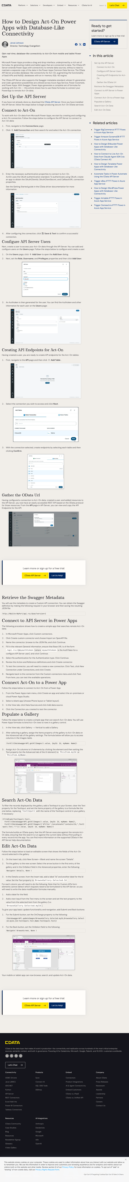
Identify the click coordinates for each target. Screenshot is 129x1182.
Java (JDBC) (10, 1082)
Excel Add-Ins (11, 1102)
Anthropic (40, 1124)
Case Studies (10, 1128)
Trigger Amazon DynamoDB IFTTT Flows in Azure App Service (109, 138)
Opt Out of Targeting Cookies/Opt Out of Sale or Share (103, 1174)
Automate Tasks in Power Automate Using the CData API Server (110, 175)
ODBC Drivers (11, 1078)
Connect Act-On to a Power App (109, 97)
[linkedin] (7, 1056)
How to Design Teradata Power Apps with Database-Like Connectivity (108, 167)
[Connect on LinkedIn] (84, 44)
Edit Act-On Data (102, 110)
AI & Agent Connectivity (76, 1086)
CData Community (13, 1124)
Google (38, 1132)
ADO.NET (9, 1086)
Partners (99, 1098)
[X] (11, 1056)
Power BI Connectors (13, 1105)
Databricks (40, 1128)
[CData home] (8, 5)
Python (8, 1090)
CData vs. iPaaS (72, 1094)
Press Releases (102, 1082)
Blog (7, 1132)
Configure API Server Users (109, 71)
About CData (101, 1078)
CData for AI (87, 5)
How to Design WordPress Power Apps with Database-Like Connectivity (109, 191)
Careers (99, 1102)
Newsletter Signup (13, 1140)
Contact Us (100, 1105)
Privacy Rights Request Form (47, 1170)
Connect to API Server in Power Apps (108, 92)
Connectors (70, 1078)
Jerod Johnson (17, 43)
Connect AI (40, 1082)
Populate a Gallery (102, 101)
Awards (99, 1090)
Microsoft (39, 1136)
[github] (16, 1056)
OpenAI (39, 1143)
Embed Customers (73, 1090)
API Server (9, 1094)
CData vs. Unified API (74, 1098)
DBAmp (39, 1090)
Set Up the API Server (104, 63)
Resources (9, 1136)
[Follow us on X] (80, 44)
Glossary (8, 1143)
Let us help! (57, 575)
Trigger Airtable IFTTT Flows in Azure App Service (108, 199)
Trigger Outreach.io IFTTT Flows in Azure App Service (109, 206)
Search (101, 5)
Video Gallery (11, 1147)
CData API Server (52, 102)
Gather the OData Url (106, 82)
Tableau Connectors (13, 1109)
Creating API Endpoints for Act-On (111, 77)
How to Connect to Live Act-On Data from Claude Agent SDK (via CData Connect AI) (109, 156)
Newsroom (100, 1086)
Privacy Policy (68, 1167)
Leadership (100, 1094)
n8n (37, 1140)
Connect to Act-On (106, 67)
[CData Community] (20, 1056)
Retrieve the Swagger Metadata (108, 86)
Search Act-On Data (103, 105)
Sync (38, 1078)
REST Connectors (12, 1098)
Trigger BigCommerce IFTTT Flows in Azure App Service (109, 131)
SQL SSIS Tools (41, 1086)
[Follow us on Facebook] (76, 44)
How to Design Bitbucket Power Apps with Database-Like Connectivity (108, 147)
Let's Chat (114, 5)
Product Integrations (74, 1082)
